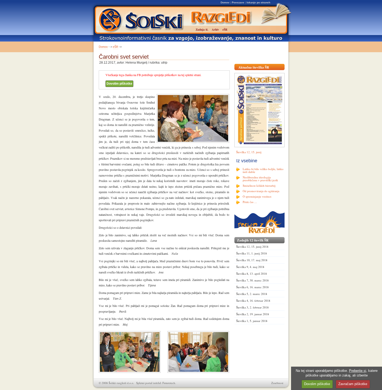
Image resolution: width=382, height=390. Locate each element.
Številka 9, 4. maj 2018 (250, 267)
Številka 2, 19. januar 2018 (252, 314)
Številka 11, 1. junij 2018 (251, 253)
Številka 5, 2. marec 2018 (251, 294)
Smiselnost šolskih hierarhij (259, 185)
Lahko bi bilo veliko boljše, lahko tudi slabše (263, 170)
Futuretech (168, 383)
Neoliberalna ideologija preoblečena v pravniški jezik (260, 178)
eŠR (115, 46)
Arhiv (215, 30)
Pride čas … (250, 202)
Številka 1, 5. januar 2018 (251, 321)
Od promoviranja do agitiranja (261, 191)
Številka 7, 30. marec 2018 (252, 280)
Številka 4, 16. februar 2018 (253, 300)
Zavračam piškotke (352, 384)
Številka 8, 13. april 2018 (251, 273)
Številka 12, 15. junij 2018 (252, 246)
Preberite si (357, 371)
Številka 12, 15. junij (248, 152)
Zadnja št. (202, 30)
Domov (225, 2)
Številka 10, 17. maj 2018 (251, 260)
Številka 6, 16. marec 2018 (252, 287)
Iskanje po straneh (258, 2)
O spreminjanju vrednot (257, 196)
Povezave (238, 2)
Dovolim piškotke (119, 83)
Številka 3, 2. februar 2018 (252, 307)
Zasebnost (277, 383)
